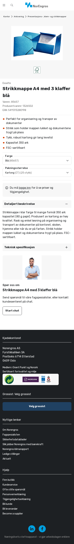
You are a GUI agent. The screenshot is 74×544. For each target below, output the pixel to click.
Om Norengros (10, 429)
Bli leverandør (10, 508)
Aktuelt (7, 458)
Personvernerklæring (14, 494)
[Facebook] (42, 528)
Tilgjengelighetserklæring (16, 499)
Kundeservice (10, 484)
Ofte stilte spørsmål (14, 489)
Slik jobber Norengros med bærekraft (23, 444)
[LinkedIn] (31, 528)
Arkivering (19, 16)
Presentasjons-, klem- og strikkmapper (47, 16)
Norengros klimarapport (16, 449)
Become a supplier (13, 513)
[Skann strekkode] (69, 5)
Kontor (6, 16)
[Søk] (60, 5)
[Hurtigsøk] (12, 5)
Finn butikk (9, 479)
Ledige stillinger (11, 454)
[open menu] (4, 5)
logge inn (25, 187)
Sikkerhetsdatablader (15, 439)
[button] (37, 204)
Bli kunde (7, 504)
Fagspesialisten (11, 434)
